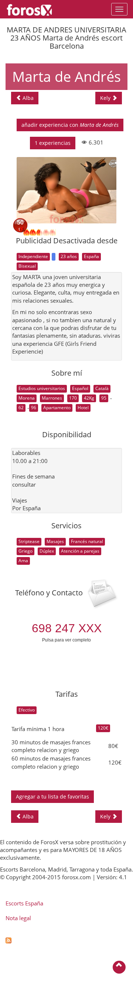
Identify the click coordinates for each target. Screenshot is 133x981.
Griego (25, 551)
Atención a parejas (80, 551)
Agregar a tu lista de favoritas (52, 796)
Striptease (29, 541)
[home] (33, 9)
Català (102, 388)
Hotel (83, 407)
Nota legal (18, 918)
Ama (23, 560)
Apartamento (57, 407)
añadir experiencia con (70, 124)
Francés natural (87, 541)
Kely (106, 97)
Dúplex (47, 551)
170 (73, 398)
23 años (69, 256)
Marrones (52, 398)
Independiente (33, 256)
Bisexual (27, 266)
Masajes (55, 541)
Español (80, 388)
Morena (26, 398)
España (91, 256)
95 (103, 398)
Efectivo (26, 710)
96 (33, 407)
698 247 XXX (67, 628)
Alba (27, 97)
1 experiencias (53, 142)
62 (21, 407)
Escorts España (24, 903)
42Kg (89, 398)
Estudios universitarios (41, 388)
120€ (103, 728)
